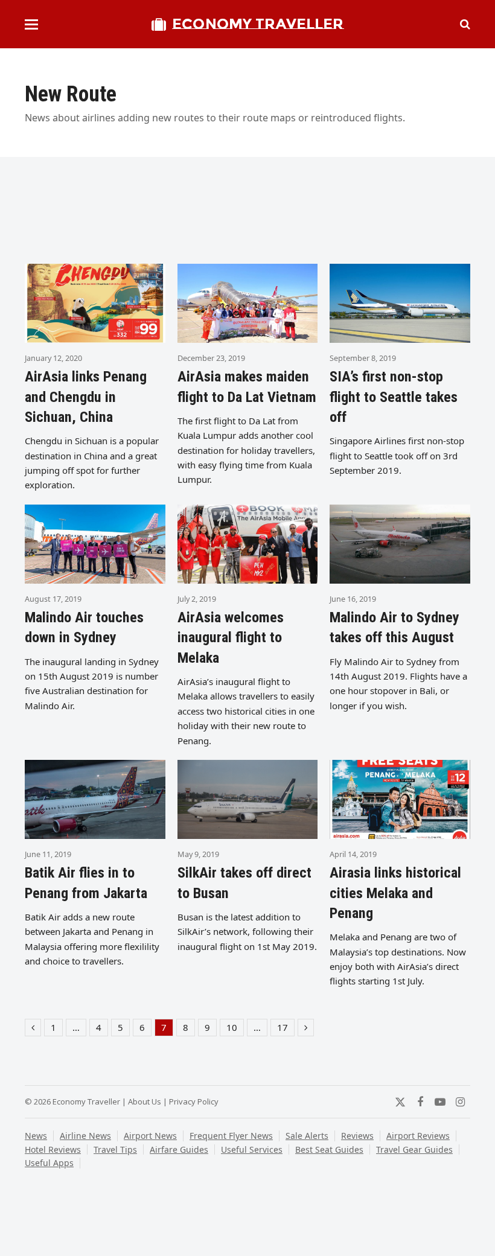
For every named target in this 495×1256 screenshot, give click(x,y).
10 (234, 1028)
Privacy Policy (194, 1101)
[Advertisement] (247, 215)
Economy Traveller (257, 24)
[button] (31, 24)
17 (285, 1028)
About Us (144, 1101)
